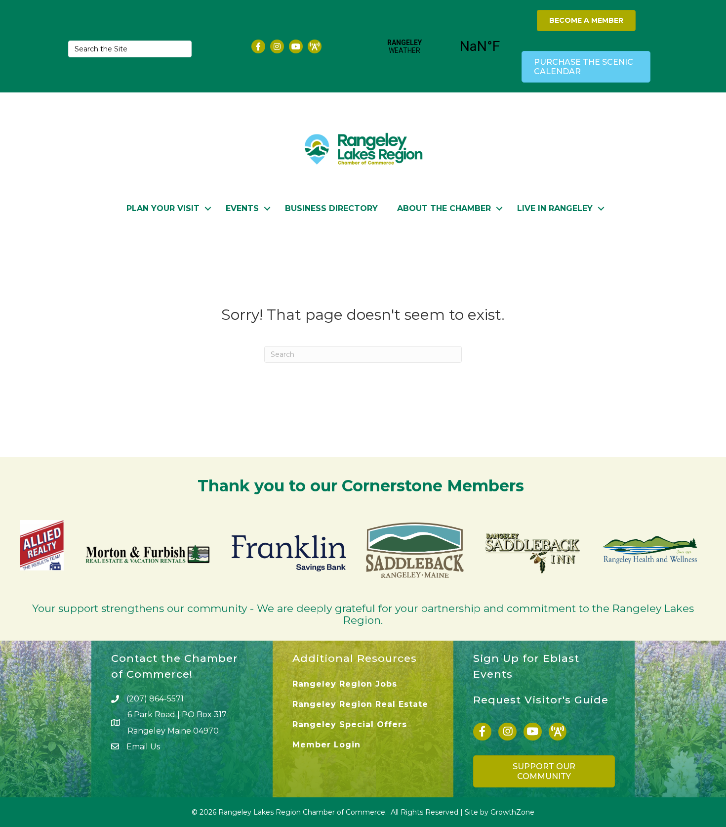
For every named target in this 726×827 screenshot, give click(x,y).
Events (242, 208)
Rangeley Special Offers (349, 724)
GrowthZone (512, 812)
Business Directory (331, 208)
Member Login (326, 744)
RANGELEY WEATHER (442, 46)
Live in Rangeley (555, 208)
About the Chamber (444, 208)
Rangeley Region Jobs (344, 684)
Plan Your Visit (163, 208)
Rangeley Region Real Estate (360, 704)
